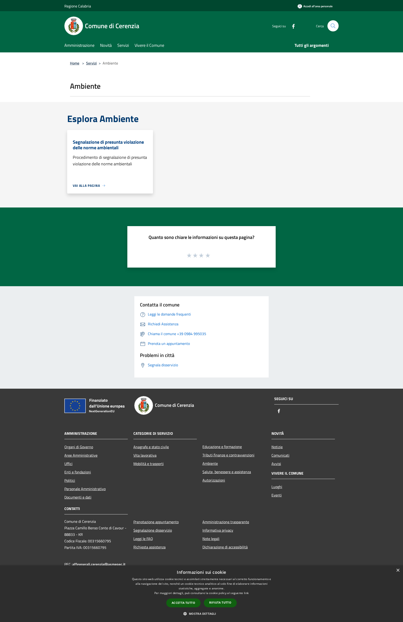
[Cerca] (333, 25)
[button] (201, 613)
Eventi (276, 495)
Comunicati (280, 455)
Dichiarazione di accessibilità (225, 547)
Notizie (277, 447)
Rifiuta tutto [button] (220, 603)
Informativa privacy (217, 530)
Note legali (210, 538)
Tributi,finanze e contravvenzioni (228, 455)
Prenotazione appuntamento (156, 522)
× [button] (398, 570)
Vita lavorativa (144, 455)
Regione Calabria (77, 6)
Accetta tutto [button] (183, 603)
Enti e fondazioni (77, 472)
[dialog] (201, 593)
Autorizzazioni (213, 480)
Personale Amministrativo (85, 489)
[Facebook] (291, 26)
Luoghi (276, 486)
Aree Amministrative (80, 455)
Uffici (68, 463)
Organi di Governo (78, 447)
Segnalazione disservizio (152, 530)
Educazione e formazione (222, 446)
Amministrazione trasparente (225, 522)
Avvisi (276, 463)
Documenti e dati (77, 497)
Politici (69, 480)
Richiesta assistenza (149, 547)
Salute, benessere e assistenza (226, 472)
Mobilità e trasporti (148, 463)
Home (74, 63)
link (246, 593)
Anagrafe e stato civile (151, 447)
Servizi (91, 63)
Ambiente (210, 463)
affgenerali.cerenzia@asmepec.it (98, 564)
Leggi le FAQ (143, 538)
